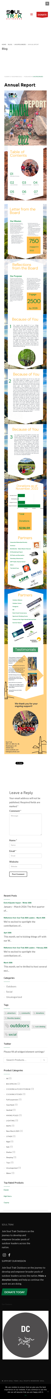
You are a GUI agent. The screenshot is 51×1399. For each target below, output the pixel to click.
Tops (8, 1163)
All (7, 1078)
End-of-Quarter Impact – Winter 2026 (17, 903)
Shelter (9, 1152)
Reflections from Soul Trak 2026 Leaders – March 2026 (24, 918)
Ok (26, 1395)
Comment (15, 810)
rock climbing (40, 1026)
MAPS (8, 1126)
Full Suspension (12, 1100)
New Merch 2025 (12, 1131)
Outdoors (11, 986)
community (25, 1013)
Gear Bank (10, 1105)
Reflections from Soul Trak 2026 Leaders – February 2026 (25, 948)
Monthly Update (13, 1018)
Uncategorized (38, 76)
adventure (11, 1013)
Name (13, 840)
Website (13, 861)
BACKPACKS (11, 1084)
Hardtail (9, 1110)
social (12, 1034)
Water (8, 1173)
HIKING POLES (12, 1115)
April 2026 (7, 933)
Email (12, 851)
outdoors (19, 1025)
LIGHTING (10, 1121)
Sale (7, 1147)
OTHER (9, 1136)
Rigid (8, 1142)
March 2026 (8, 963)
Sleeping (9, 1157)
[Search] (44, 1060)
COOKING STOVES (14, 1094)
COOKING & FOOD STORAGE (18, 1089)
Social (9, 991)
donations (40, 1013)
